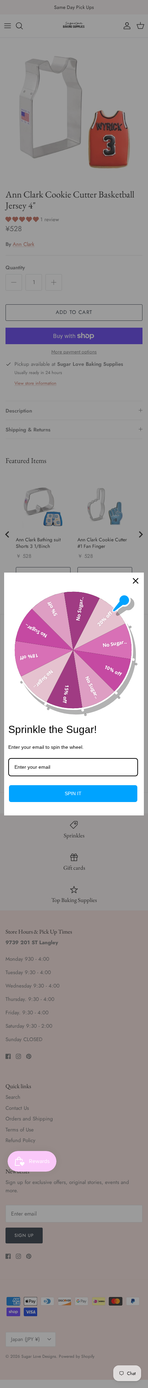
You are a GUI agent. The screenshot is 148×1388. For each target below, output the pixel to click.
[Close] (135, 581)
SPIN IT (73, 793)
